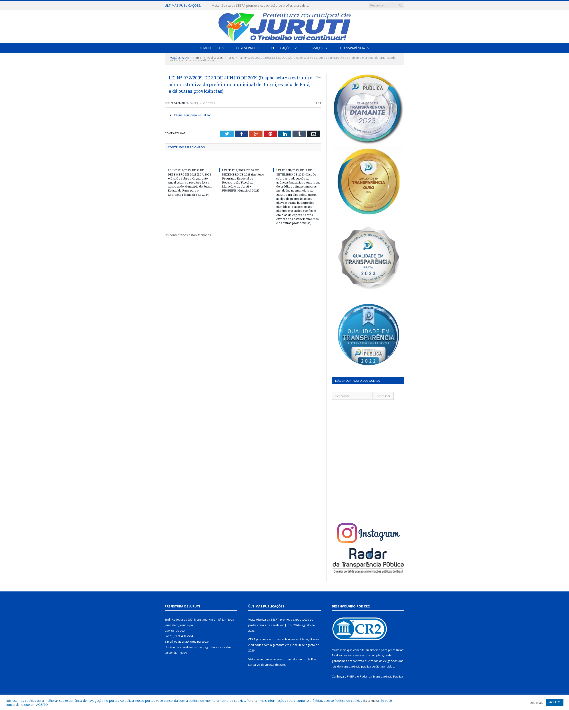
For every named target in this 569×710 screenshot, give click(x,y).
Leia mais (371, 700)
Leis (318, 103)
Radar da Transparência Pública (381, 676)
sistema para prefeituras (386, 650)
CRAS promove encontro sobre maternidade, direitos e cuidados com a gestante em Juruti (263, 6)
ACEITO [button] (554, 702)
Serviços (316, 48)
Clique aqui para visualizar (192, 115)
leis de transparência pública (351, 666)
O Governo (245, 48)
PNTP (350, 676)
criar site (359, 650)
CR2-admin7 (177, 103)
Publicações (281, 48)
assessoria (362, 655)
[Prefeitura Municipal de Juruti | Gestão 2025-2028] (284, 25)
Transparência (352, 48)
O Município (210, 48)
